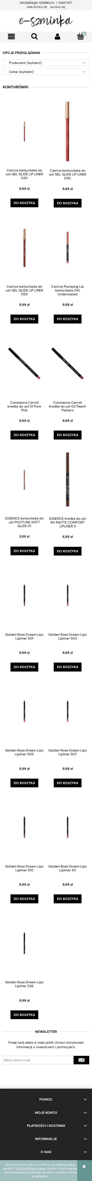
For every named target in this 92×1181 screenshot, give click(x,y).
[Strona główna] (46, 20)
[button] (11, 37)
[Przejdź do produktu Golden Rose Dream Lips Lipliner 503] (67, 595)
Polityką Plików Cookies (30, 1168)
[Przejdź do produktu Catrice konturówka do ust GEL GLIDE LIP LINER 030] (67, 131)
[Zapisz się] (81, 1060)
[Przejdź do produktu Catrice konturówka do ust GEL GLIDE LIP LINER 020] (24, 131)
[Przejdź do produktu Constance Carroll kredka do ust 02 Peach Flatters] (67, 363)
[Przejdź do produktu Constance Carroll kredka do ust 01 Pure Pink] (24, 363)
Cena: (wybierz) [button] (21, 72)
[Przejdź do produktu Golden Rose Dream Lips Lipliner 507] (67, 711)
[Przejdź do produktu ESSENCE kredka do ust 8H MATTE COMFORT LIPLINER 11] (67, 479)
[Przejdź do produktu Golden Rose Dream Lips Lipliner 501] (24, 595)
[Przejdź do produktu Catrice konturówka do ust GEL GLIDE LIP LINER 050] (24, 247)
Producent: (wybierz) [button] (25, 63)
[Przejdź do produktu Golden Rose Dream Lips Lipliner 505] (24, 711)
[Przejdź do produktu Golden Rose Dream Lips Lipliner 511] (67, 827)
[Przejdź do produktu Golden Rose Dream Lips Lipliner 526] (24, 943)
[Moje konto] (57, 37)
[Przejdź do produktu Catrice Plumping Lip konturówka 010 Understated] (67, 247)
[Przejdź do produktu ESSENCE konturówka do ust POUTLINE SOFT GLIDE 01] (24, 479)
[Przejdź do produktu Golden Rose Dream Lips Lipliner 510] (24, 827)
